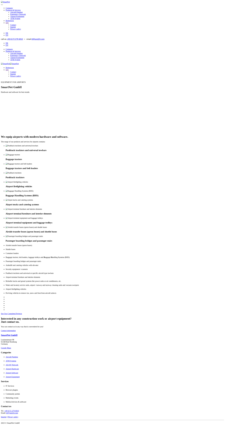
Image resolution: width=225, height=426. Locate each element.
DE (7, 33)
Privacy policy (15, 29)
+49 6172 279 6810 (15, 39)
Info (7, 23)
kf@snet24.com (38, 39)
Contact (13, 25)
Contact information (8, 331)
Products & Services (13, 10)
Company (9, 8)
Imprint (13, 27)
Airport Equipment (17, 16)
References (10, 21)
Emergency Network (18, 14)
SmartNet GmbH (9, 335)
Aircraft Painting (16, 12)
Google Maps (6, 348)
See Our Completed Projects (11, 314)
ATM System (15, 19)
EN (7, 35)
